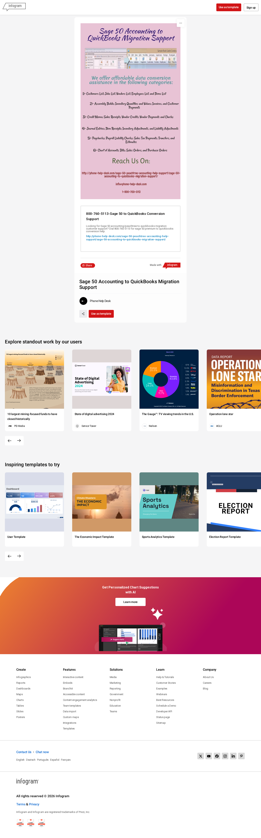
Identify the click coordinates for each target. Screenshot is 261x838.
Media (113, 677)
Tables (20, 705)
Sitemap (161, 722)
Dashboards (23, 688)
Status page (163, 717)
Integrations (69, 722)
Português (43, 759)
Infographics (23, 677)
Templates (69, 728)
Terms (20, 804)
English (20, 759)
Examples (161, 688)
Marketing (115, 682)
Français (66, 759)
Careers (207, 682)
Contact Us (23, 752)
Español (54, 759)
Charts (19, 699)
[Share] (83, 314)
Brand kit (68, 688)
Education (115, 705)
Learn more (130, 602)
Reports (20, 682)
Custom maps (71, 717)
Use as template (229, 7)
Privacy (34, 804)
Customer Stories (166, 682)
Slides (19, 711)
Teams (113, 711)
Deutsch (30, 759)
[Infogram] (14, 7)
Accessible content (74, 694)
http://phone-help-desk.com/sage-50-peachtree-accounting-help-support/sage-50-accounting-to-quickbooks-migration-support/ (127, 238)
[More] (181, 23)
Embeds (67, 682)
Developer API (164, 711)
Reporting (115, 688)
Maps (19, 694)
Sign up (251, 7)
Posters (20, 717)
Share (89, 265)
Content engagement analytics (80, 699)
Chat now (42, 752)
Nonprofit (115, 699)
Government (116, 694)
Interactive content (73, 677)
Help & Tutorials (165, 677)
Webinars (161, 694)
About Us (208, 677)
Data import (69, 711)
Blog (205, 688)
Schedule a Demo (166, 705)
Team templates (72, 705)
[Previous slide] (9, 441)
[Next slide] (19, 441)
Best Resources (165, 699)
